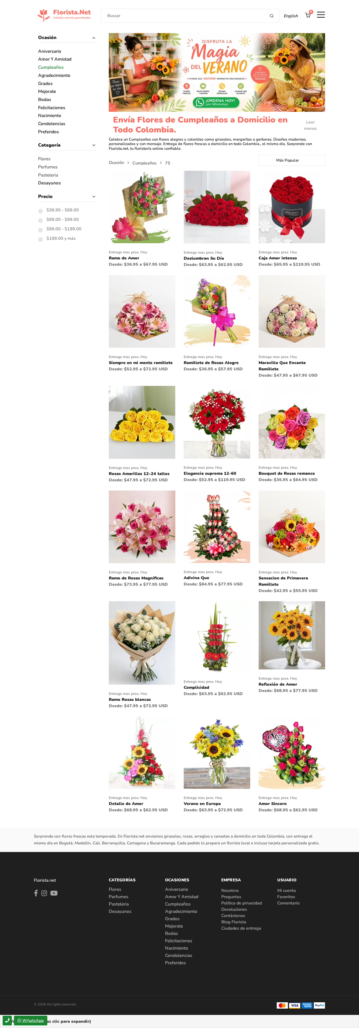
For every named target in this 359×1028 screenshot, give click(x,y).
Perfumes (48, 167)
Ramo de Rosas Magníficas (136, 578)
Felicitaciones (51, 107)
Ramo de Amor (124, 258)
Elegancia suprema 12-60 (210, 473)
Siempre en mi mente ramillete (141, 363)
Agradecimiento (54, 75)
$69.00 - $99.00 (63, 219)
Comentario (288, 903)
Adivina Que (196, 578)
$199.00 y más (61, 238)
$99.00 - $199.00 (64, 229)
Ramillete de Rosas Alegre (211, 363)
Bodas (44, 99)
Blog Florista (233, 922)
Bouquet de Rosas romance (287, 473)
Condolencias (51, 123)
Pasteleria (48, 175)
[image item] (142, 207)
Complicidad (196, 687)
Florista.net (45, 880)
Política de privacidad (241, 903)
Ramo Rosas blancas (130, 699)
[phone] (7, 1020)
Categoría (49, 145)
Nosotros (230, 890)
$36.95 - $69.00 (63, 210)
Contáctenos (233, 916)
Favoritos (286, 897)
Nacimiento (49, 115)
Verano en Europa (202, 804)
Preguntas (231, 897)
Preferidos (48, 132)
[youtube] (54, 894)
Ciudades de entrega (241, 928)
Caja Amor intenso (278, 258)
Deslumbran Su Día (204, 258)
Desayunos (49, 183)
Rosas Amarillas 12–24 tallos (139, 474)
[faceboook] (36, 894)
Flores (44, 159)
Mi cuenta (286, 890)
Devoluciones (234, 909)
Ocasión (47, 37)
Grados (45, 83)
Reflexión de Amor (278, 684)
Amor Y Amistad (54, 59)
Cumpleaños (51, 67)
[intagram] (44, 894)
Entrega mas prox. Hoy (128, 252)
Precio (45, 196)
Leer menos (310, 125)
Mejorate (47, 91)
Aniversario (49, 51)
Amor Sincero (273, 804)
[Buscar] (271, 16)
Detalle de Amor (126, 804)
